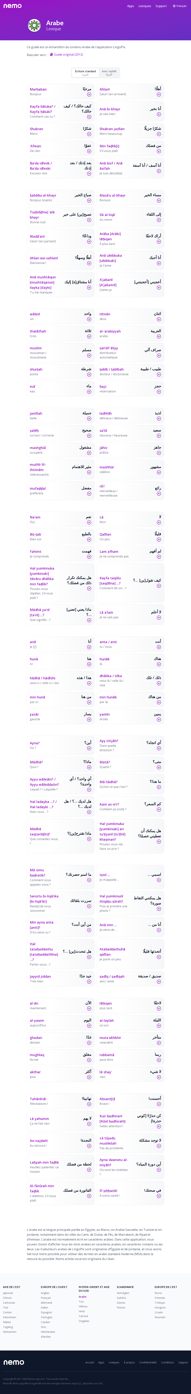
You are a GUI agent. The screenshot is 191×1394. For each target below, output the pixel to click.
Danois (121, 1302)
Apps (130, 6)
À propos (129, 1362)
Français (46, 1298)
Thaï (5, 1307)
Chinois (7, 1298)
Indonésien (9, 1317)
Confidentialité (148, 1362)
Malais (7, 1322)
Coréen (7, 1312)
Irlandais (46, 1336)
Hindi (82, 1311)
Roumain (160, 1317)
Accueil (89, 1362)
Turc (81, 1301)
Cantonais (9, 1302)
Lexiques (144, 6)
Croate (159, 1312)
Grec (43, 1327)
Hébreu (83, 1306)
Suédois (121, 1298)
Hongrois (160, 1307)
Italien (44, 1307)
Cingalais (84, 1321)
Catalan (45, 1322)
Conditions (167, 1362)
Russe (158, 1293)
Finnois (121, 1307)
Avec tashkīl (109, 72)
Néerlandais (48, 1332)
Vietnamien (9, 1332)
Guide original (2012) (68, 54)
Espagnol (46, 1312)
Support (161, 6)
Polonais (160, 1298)
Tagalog (8, 1327)
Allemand (46, 1302)
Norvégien (123, 1293)
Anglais (45, 1293)
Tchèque (160, 1302)
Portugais (46, 1317)
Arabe (82, 1296)
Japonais (8, 1293)
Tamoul (83, 1316)
